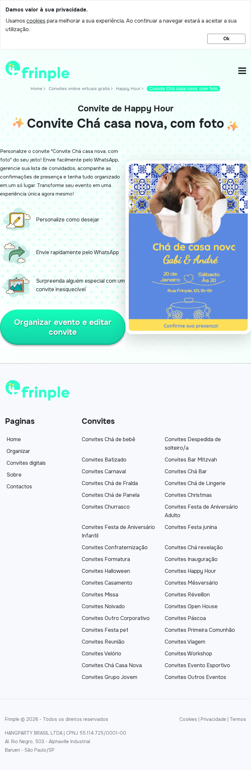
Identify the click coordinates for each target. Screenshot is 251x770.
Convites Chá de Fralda (110, 483)
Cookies (188, 719)
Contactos (19, 486)
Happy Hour (128, 88)
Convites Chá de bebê (108, 439)
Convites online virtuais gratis (79, 88)
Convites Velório (101, 653)
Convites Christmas (188, 495)
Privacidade (213, 719)
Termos (238, 719)
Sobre (14, 474)
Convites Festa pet (105, 630)
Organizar (18, 451)
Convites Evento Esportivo (197, 665)
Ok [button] (226, 39)
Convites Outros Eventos (195, 677)
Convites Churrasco (106, 506)
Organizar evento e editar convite (63, 327)
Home (36, 88)
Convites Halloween (106, 571)
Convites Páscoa (185, 618)
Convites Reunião (103, 641)
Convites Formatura (106, 559)
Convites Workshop (188, 653)
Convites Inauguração (191, 559)
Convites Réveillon (187, 594)
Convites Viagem (185, 641)
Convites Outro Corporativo (116, 618)
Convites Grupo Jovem (109, 677)
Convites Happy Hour (190, 571)
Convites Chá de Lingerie (195, 483)
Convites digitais (26, 463)
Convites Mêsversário (191, 582)
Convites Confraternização (115, 547)
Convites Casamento (107, 582)
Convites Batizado (104, 459)
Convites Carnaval (104, 471)
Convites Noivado (103, 606)
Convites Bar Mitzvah (191, 459)
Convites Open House (191, 606)
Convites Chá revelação (194, 547)
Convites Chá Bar (186, 471)
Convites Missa (100, 594)
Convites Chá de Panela (111, 495)
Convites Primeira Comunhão (200, 630)
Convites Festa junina (191, 527)
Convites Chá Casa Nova (112, 665)
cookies (35, 20)
